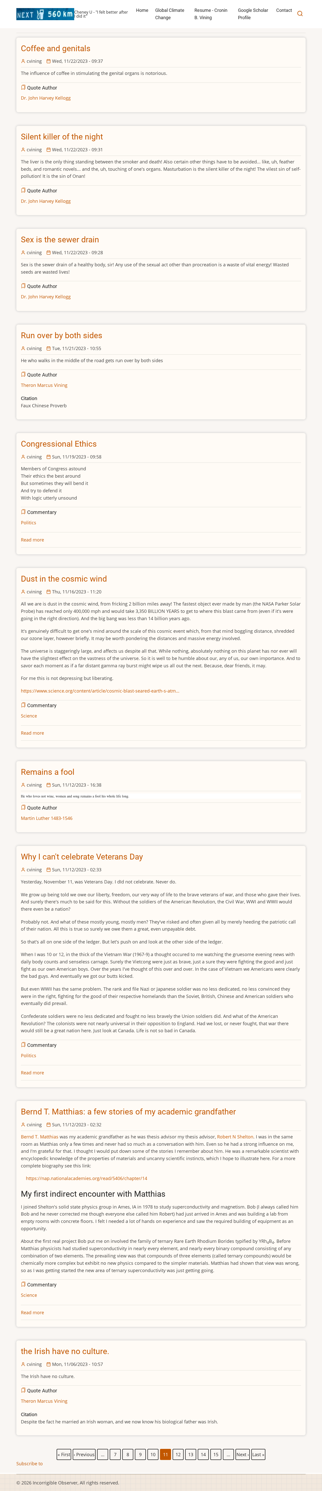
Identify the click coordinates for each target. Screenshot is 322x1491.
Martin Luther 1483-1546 (46, 818)
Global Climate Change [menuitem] (169, 14)
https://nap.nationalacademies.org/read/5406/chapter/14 (86, 1178)
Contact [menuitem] (284, 10)
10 (153, 1453)
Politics (28, 523)
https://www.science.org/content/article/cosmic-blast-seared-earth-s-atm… (100, 691)
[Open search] (300, 14)
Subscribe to (29, 1463)
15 (216, 1453)
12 (178, 1453)
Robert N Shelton (235, 1137)
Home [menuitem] (142, 10)
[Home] (45, 14)
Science (29, 716)
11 (166, 1454)
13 (191, 1453)
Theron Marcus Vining (44, 385)
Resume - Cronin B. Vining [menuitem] (210, 14)
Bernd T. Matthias (39, 1137)
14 (203, 1453)
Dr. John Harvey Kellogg (46, 98)
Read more (32, 540)
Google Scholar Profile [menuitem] (253, 14)
